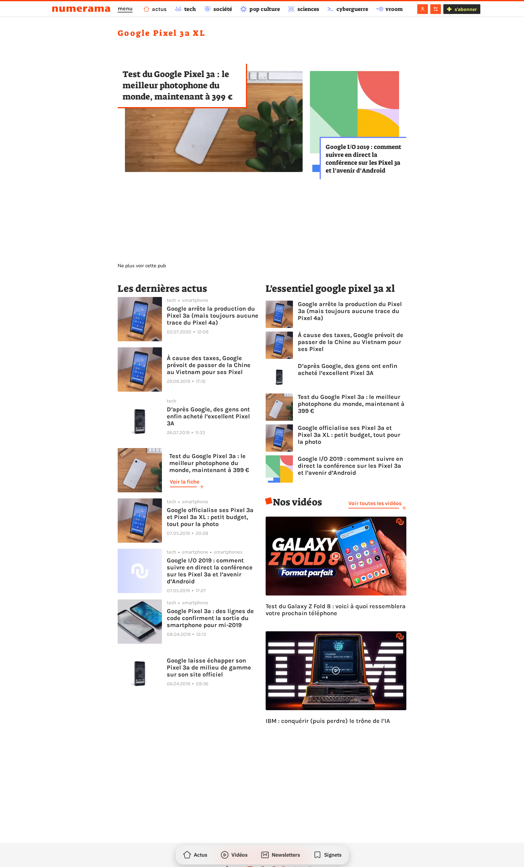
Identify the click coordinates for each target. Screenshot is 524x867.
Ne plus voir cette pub (142, 265)
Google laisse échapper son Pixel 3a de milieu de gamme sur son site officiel (209, 667)
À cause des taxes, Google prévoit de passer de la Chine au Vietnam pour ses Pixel (208, 365)
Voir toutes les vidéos (374, 503)
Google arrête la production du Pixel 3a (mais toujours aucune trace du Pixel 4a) (212, 315)
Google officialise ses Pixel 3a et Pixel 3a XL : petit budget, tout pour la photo (210, 517)
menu (125, 8)
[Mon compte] (422, 9)
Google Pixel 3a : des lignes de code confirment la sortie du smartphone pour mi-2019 (210, 618)
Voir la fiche (184, 481)
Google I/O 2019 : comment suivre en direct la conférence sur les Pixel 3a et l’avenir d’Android (363, 158)
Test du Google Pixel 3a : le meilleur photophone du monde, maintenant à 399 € (178, 85)
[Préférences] (435, 9)
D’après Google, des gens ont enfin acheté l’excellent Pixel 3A (208, 416)
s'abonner (466, 9)
